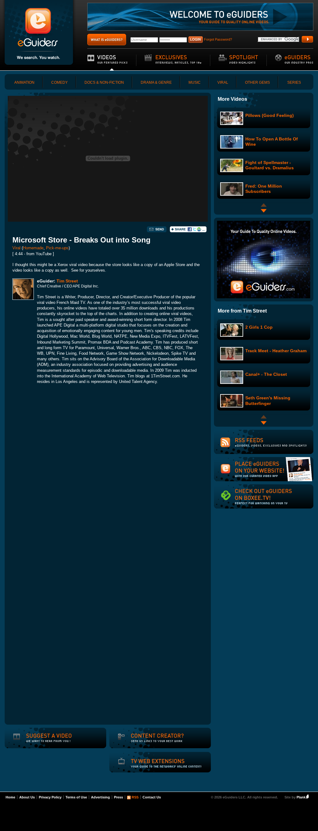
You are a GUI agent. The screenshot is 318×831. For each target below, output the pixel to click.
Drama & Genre (156, 82)
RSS (135, 797)
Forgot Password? (218, 39)
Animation (24, 82)
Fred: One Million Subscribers (263, 189)
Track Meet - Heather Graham (276, 350)
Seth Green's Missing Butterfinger (267, 400)
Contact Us (152, 797)
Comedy (59, 82)
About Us (27, 797)
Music (195, 82)
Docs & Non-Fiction (104, 82)
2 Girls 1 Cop (259, 327)
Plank (301, 797)
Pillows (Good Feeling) (269, 115)
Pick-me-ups (57, 248)
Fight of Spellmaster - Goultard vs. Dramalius (269, 165)
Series (294, 82)
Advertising (100, 797)
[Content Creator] (150, 742)
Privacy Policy (50, 797)
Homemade (33, 248)
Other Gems (257, 82)
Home (10, 797)
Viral (222, 82)
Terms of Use (76, 797)
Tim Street (67, 280)
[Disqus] (108, 475)
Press (118, 797)
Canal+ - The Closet (266, 374)
